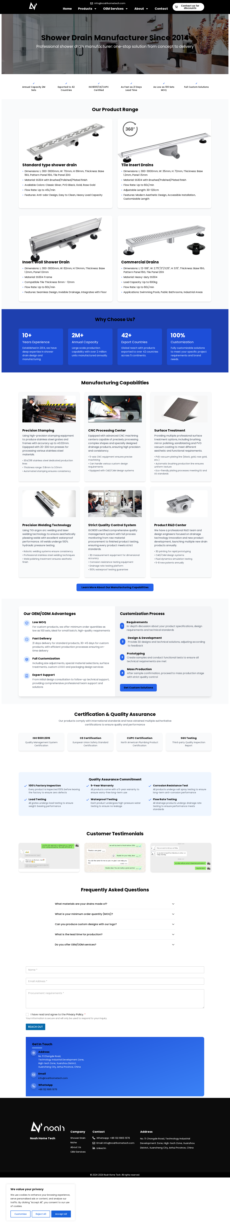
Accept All (61, 1214)
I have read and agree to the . (58, 1014)
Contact (161, 9)
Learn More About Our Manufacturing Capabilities (115, 587)
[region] (40, 1202)
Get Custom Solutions (138, 687)
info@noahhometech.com (53, 1078)
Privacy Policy (74, 1014)
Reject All (41, 1214)
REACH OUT (35, 1027)
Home (67, 9)
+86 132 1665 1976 (47, 1089)
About (139, 9)
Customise (20, 1214)
